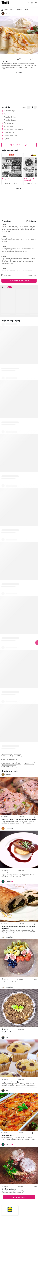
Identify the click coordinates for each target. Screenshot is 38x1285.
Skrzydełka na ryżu (7, 1135)
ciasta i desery (9, 759)
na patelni (29, 763)
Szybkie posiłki (9, 767)
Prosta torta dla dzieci (8, 982)
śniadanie (7, 756)
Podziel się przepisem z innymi (19, 280)
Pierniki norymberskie (8, 1189)
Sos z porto (5, 873)
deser (17, 756)
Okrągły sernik (6, 1032)
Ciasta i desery (9, 10)
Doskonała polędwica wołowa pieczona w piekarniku (18, 819)
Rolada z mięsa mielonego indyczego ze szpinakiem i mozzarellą (18, 927)
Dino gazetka (6, 179)
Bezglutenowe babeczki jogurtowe (12, 1082)
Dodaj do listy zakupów (20, 145)
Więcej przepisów (19, 1197)
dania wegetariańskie (11, 763)
